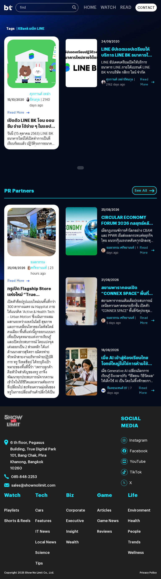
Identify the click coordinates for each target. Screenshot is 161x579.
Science (42, 552)
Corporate (75, 510)
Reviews (104, 531)
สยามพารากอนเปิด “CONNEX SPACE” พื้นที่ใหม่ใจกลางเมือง (125, 293)
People (134, 531)
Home (90, 7)
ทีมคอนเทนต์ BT (117, 388)
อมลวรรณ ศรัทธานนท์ (39, 265)
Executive (75, 520)
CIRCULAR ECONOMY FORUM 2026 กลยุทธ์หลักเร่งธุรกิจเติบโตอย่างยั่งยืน (126, 223)
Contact (146, 7)
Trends (134, 541)
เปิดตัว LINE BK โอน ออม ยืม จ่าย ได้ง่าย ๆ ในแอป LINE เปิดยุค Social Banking (30, 129)
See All (141, 191)
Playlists (11, 510)
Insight (72, 531)
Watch (108, 7)
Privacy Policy (148, 572)
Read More (15, 112)
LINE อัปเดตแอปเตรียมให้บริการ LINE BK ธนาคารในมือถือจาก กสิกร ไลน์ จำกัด (126, 55)
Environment (139, 510)
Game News (108, 520)
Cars (39, 510)
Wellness (136, 552)
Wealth (72, 541)
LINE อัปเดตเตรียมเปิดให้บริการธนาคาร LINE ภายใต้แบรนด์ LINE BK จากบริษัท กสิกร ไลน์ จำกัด (125, 67)
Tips (39, 563)
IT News (42, 531)
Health (134, 520)
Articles (104, 510)
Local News (45, 541)
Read (125, 7)
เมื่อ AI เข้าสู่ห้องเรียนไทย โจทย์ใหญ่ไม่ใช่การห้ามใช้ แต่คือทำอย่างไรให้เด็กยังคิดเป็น (125, 366)
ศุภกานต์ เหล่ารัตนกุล (40, 97)
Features (43, 520)
